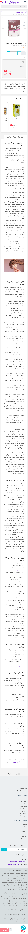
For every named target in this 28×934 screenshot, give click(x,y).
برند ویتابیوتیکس (23, 816)
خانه (26, 783)
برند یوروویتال (23, 806)
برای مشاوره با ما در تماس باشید (16, 666)
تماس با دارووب (23, 788)
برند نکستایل (24, 804)
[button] (3, 2)
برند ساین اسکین (23, 841)
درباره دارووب (24, 786)
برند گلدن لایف (23, 808)
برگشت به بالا (12, 774)
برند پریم (25, 824)
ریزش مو (16, 570)
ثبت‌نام (4, 849)
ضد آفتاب (24, 831)
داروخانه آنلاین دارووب (18, 762)
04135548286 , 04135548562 (18, 862)
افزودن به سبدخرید (4, 929)
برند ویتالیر (24, 836)
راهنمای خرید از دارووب (21, 790)
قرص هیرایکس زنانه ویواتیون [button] (15, 137)
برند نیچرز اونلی (23, 813)
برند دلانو (25, 826)
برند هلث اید (24, 799)
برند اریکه (24, 829)
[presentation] (25, 28)
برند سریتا (24, 834)
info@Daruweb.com (13, 864)
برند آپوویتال (24, 801)
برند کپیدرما (24, 839)
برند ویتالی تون (23, 811)
